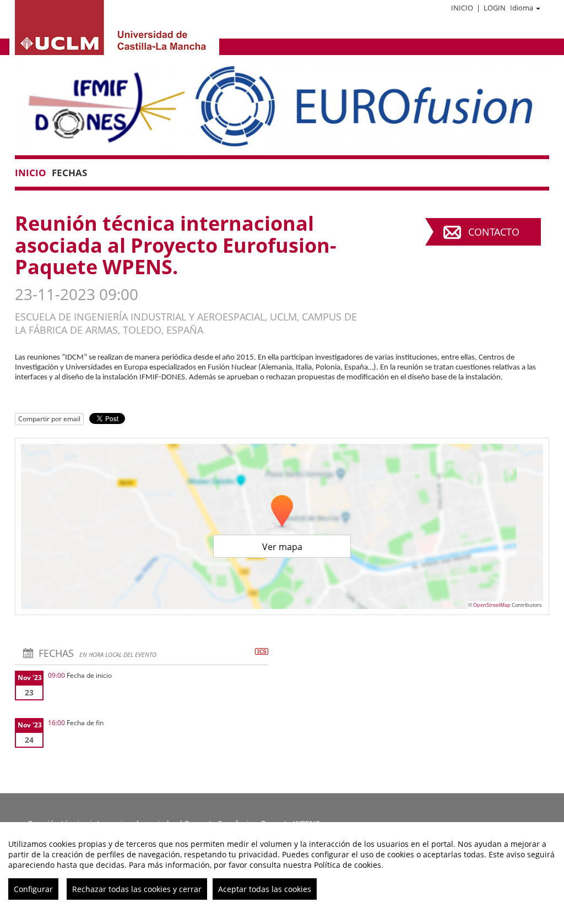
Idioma (521, 8)
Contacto (493, 231)
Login (495, 8)
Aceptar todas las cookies (264, 889)
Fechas (69, 172)
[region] (282, 865)
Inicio (462, 8)
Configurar (33, 889)
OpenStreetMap (492, 604)
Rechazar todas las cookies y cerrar (137, 889)
